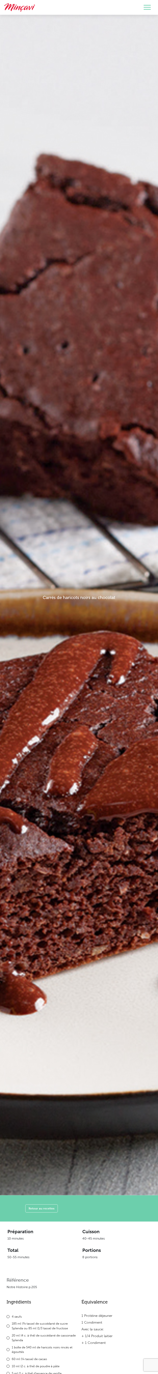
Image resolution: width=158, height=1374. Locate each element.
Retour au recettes (42, 1208)
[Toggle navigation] (147, 7)
